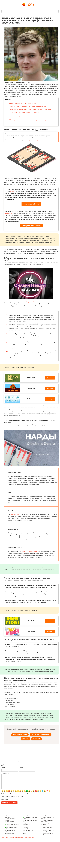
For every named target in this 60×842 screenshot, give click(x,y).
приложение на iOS (16, 514)
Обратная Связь (13, 837)
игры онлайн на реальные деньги (37, 139)
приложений (13, 425)
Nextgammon (8, 213)
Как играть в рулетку (11, 827)
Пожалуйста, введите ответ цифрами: (12, 796)
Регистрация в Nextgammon (31, 226)
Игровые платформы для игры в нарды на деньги (23, 103)
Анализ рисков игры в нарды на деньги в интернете (24, 112)
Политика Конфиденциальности (26, 837)
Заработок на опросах (48, 826)
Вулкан (12, 191)
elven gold (25, 738)
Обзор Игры (50, 377)
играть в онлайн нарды (20, 734)
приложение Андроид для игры (30, 551)
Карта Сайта (4, 837)
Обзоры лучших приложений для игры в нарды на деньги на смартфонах (30, 109)
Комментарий (5, 773)
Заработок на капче (29, 815)
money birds (36, 738)
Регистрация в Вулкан (31, 204)
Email (21, 767)
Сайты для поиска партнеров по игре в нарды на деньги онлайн (27, 106)
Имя (3, 767)
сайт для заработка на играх (33, 302)
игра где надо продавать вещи (40, 734)
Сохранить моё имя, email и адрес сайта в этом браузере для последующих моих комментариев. (27, 793)
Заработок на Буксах (48, 815)
